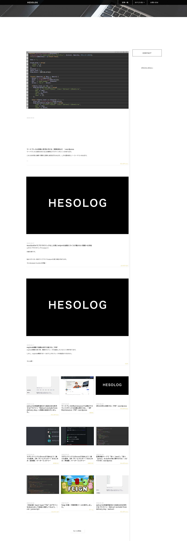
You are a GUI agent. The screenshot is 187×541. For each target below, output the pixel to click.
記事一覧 (125, 2)
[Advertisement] (77, 133)
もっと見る (77, 531)
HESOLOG (32, 2)
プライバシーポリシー (147, 68)
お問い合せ (154, 2)
